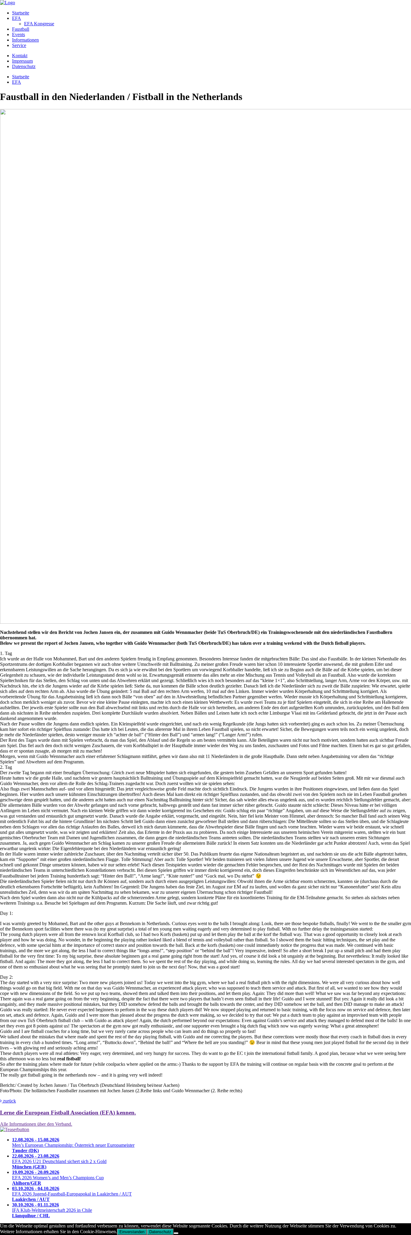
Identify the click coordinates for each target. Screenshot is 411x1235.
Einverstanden (131, 1232)
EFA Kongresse (39, 23)
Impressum (22, 61)
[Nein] (176, 1233)
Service (19, 45)
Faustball (20, 29)
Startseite (20, 12)
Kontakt (19, 55)
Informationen (25, 39)
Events (18, 34)
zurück (9, 1100)
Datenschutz (24, 66)
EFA (16, 18)
